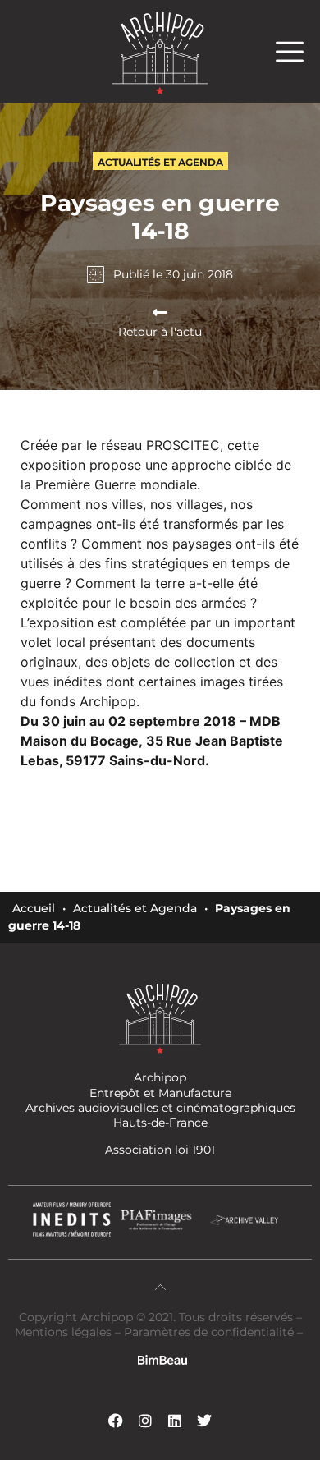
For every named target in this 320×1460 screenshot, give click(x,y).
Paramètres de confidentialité (209, 1332)
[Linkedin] (175, 1420)
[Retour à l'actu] (160, 313)
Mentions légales (65, 1332)
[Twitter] (204, 1420)
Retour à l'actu (160, 331)
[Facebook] (115, 1420)
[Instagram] (145, 1420)
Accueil (33, 908)
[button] (298, 51)
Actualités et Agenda (135, 908)
